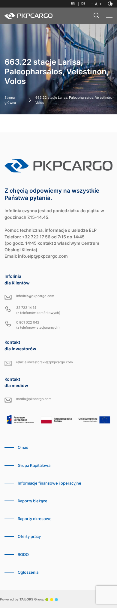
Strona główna (10, 100)
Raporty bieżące (32, 501)
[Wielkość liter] (96, 3)
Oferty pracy (29, 536)
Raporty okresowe (35, 518)
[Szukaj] (96, 15)
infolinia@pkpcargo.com (35, 296)
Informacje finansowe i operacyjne (49, 483)
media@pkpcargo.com (34, 399)
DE (83, 3)
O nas (23, 447)
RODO (23, 554)
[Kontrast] (110, 4)
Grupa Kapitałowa (34, 465)
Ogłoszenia (28, 572)
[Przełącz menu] (109, 16)
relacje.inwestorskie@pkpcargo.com (44, 362)
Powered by (22, 599)
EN (73, 3)
